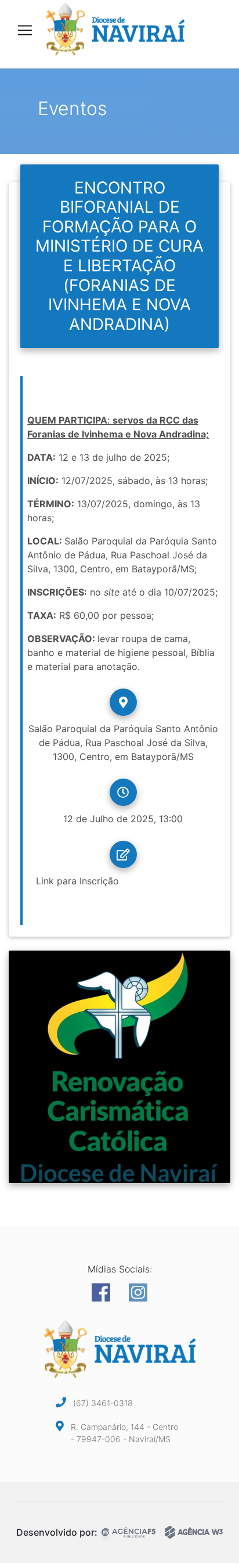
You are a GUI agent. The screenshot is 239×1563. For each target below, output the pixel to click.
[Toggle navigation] (25, 30)
